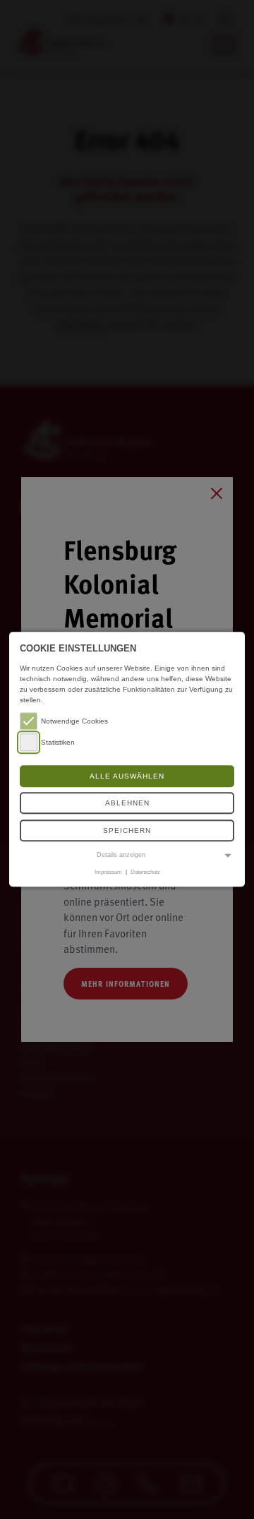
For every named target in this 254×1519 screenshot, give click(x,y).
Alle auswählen (127, 776)
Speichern (127, 830)
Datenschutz (145, 871)
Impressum (108, 871)
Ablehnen (127, 803)
